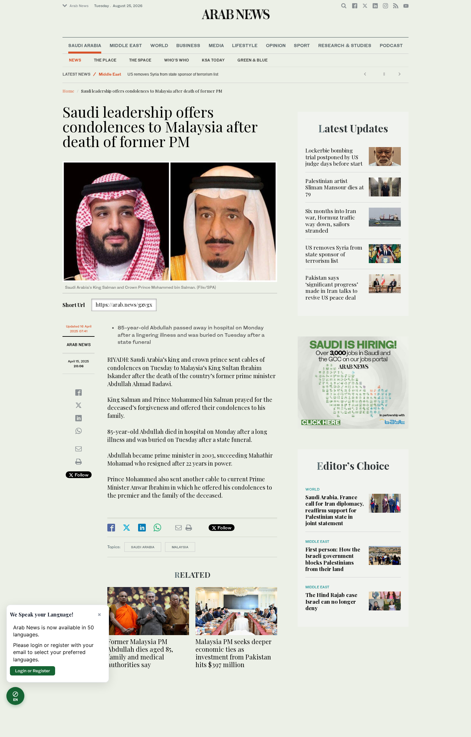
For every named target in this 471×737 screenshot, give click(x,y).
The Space (140, 60)
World (159, 45)
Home (68, 91)
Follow (80, 474)
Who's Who (176, 60)
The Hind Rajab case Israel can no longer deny (331, 601)
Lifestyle (245, 45)
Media (216, 45)
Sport (302, 45)
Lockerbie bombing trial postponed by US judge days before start (333, 157)
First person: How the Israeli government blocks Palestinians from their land (332, 559)
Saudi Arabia (84, 45)
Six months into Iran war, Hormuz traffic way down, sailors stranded (330, 220)
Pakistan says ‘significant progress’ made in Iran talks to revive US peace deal (331, 287)
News (75, 60)
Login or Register (32, 670)
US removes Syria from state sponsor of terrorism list (173, 74)
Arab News (79, 6)
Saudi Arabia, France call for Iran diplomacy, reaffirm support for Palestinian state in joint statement (334, 510)
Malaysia (180, 547)
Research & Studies (344, 45)
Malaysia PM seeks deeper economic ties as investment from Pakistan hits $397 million (233, 653)
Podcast (391, 45)
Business (188, 45)
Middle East (126, 45)
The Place (105, 60)
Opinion (276, 45)
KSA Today (213, 60)
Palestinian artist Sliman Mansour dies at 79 (334, 187)
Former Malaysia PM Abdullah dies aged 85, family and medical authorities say (140, 653)
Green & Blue (252, 60)
